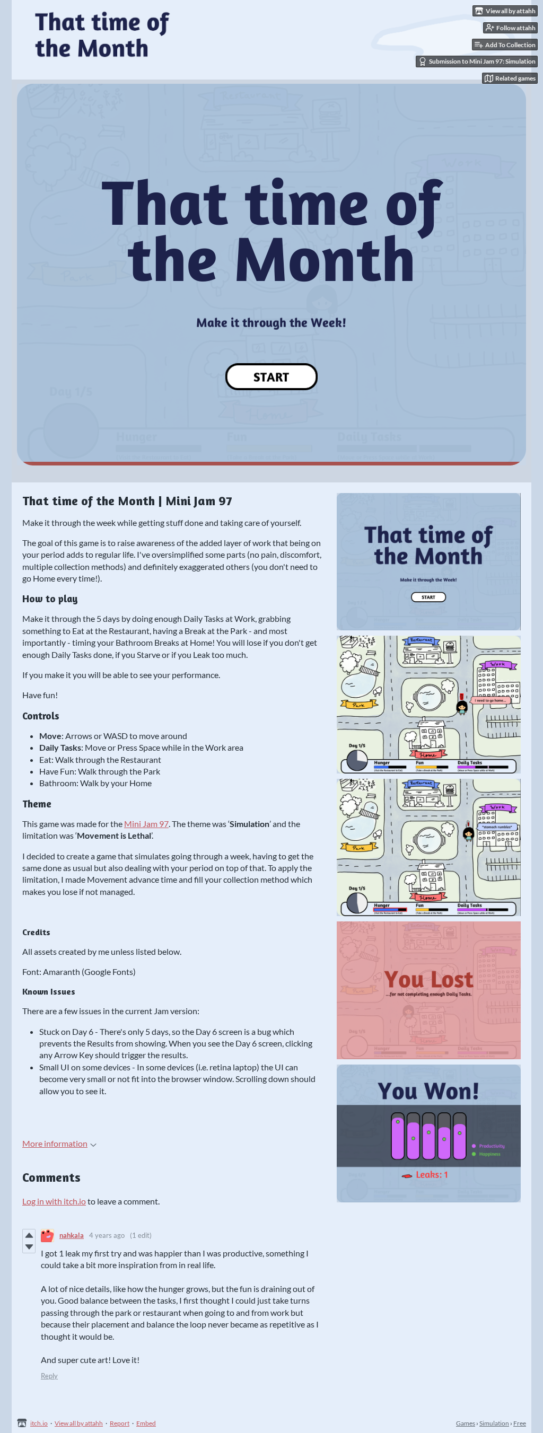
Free (519, 1423)
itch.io (39, 1423)
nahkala (71, 1235)
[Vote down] (29, 1247)
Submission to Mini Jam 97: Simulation (482, 61)
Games (465, 1423)
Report (119, 1423)
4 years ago (107, 1235)
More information (54, 1143)
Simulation (494, 1423)
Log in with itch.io (54, 1201)
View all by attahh (79, 1423)
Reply (49, 1376)
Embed (146, 1423)
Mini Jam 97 (146, 824)
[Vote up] (29, 1235)
